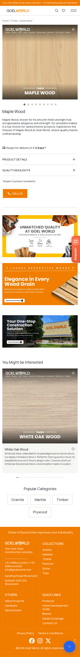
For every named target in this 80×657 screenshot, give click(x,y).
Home (5, 20)
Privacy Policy (25, 633)
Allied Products (14, 601)
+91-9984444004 (16, 562)
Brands (46, 613)
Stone (46, 568)
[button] (74, 11)
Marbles (47, 554)
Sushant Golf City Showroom (16, 582)
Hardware (11, 605)
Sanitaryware (13, 610)
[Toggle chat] (69, 646)
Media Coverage (53, 618)
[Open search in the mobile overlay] (57, 10)
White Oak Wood (16, 449)
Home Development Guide (55, 607)
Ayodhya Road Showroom (21, 576)
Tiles (45, 573)
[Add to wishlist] (73, 449)
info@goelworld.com (18, 569)
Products (48, 601)
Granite (47, 550)
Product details (14, 159)
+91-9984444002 (20, 564)
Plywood (47, 563)
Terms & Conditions (50, 633)
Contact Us (49, 623)
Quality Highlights (16, 170)
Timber (14, 20)
